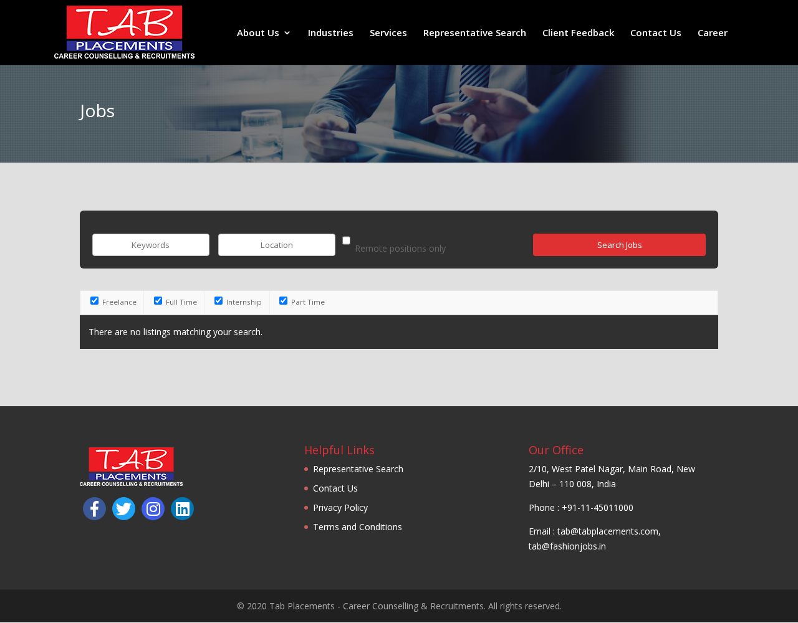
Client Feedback (578, 33)
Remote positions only (400, 248)
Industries (330, 33)
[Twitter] (123, 508)
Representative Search (474, 33)
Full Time (180, 302)
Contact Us (655, 33)
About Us (258, 33)
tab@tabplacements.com (607, 531)
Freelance (118, 302)
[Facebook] (94, 508)
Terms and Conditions (357, 527)
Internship (243, 302)
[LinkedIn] (182, 508)
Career (713, 33)
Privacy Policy (340, 507)
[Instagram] (153, 508)
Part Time (307, 302)
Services (388, 33)
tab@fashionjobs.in (567, 546)
